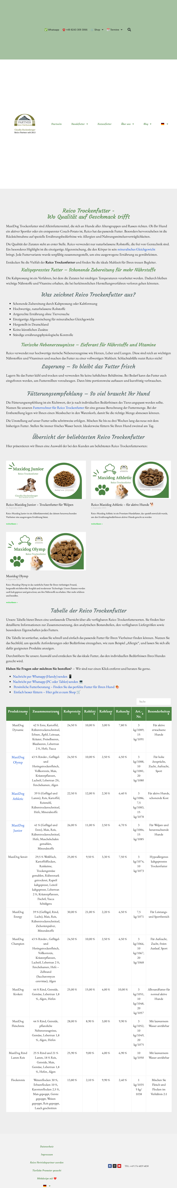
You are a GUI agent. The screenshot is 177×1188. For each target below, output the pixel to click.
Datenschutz (46, 1146)
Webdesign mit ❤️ (47, 1178)
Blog (146, 124)
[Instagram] (115, 1166)
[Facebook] (110, 1166)
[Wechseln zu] (165, 124)
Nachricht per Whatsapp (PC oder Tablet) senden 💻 (48, 681)
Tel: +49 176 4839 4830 (137, 1166)
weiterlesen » (12, 523)
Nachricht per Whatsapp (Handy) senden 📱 (42, 676)
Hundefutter (78, 124)
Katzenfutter (104, 124)
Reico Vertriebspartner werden (46, 1162)
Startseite (56, 124)
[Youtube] (119, 1166)
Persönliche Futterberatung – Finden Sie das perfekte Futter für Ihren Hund (63, 687)
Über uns (126, 124)
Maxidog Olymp (17, 576)
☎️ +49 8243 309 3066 (74, 29)
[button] (129, 29)
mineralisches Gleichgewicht (136, 249)
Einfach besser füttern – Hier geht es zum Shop (44, 692)
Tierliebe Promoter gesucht (46, 1170)
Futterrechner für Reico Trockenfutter (58, 407)
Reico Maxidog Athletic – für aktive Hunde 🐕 (122, 504)
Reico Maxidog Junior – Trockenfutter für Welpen (39, 504)
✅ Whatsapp (51, 29)
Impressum (47, 1154)
